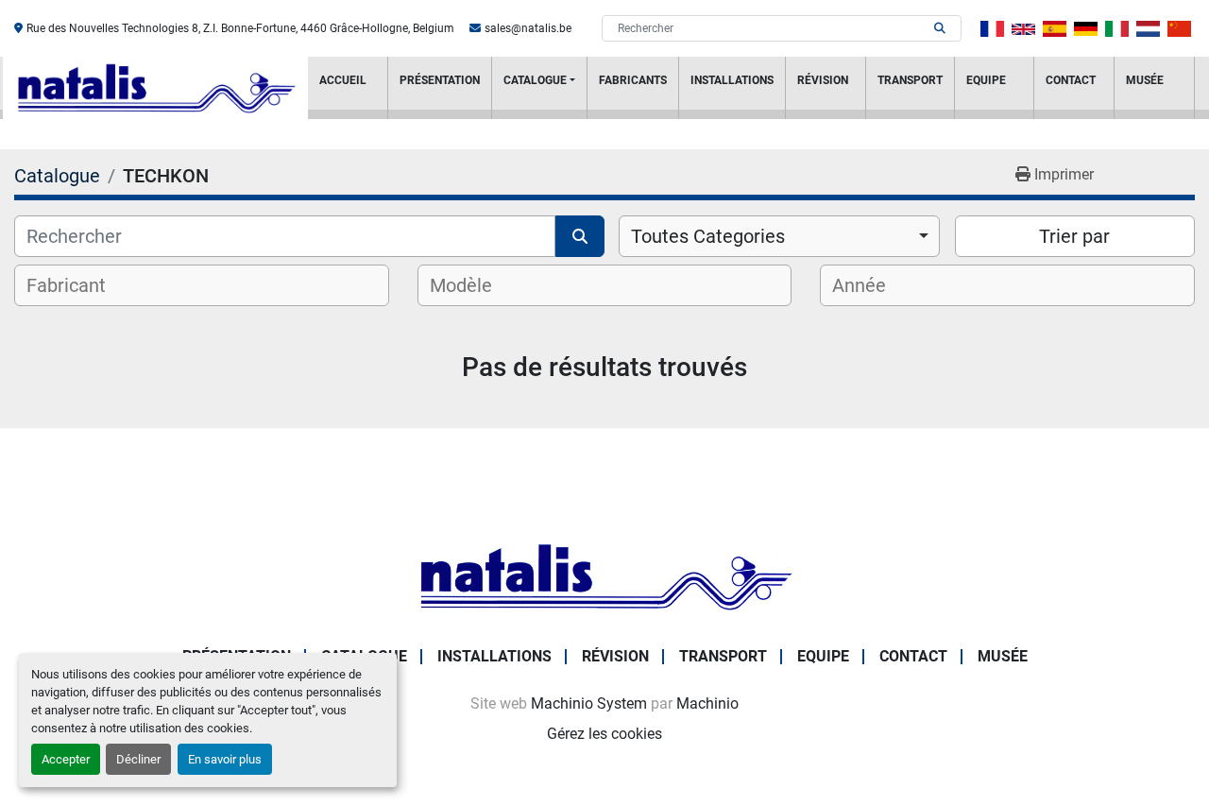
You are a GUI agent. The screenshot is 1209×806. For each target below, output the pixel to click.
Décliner (138, 759)
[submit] (940, 28)
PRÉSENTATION (440, 80)
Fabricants (633, 80)
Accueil (342, 80)
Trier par (1074, 236)
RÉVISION (822, 80)
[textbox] (78, 285)
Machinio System (589, 703)
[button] (539, 88)
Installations (732, 80)
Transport (910, 80)
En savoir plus (225, 759)
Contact (1071, 80)
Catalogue (535, 80)
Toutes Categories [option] (708, 236)
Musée (1145, 80)
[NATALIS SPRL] (604, 576)
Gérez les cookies (604, 734)
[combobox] (779, 236)
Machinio (707, 703)
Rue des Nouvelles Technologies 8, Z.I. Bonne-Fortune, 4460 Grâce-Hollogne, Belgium (240, 28)
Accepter (66, 759)
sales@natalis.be (528, 28)
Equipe (986, 80)
